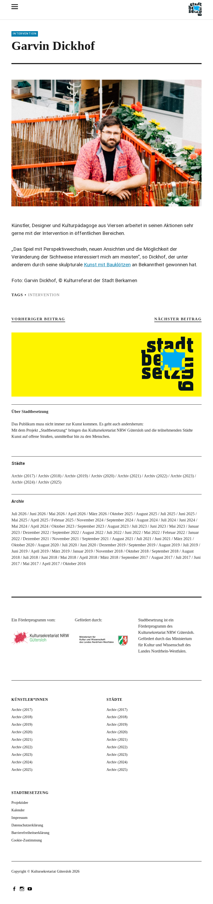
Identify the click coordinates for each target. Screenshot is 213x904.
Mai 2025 (19, 520)
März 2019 (61, 551)
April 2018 (88, 557)
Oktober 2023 (62, 526)
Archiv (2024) (23, 482)
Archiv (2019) (76, 476)
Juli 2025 (167, 514)
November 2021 (65, 538)
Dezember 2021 (36, 538)
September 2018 (165, 551)
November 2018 (109, 551)
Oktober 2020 (22, 545)
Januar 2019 (83, 551)
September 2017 (134, 557)
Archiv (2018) (49, 476)
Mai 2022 (152, 532)
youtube (30, 888)
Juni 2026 (38, 514)
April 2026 (77, 514)
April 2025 (39, 520)
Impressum (19, 818)
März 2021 (183, 538)
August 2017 (161, 557)
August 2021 (122, 538)
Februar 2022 (174, 532)
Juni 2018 (49, 557)
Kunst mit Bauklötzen (107, 265)
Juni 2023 (158, 526)
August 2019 (169, 545)
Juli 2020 (69, 545)
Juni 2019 (19, 551)
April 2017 (51, 563)
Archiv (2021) (129, 476)
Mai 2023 (177, 526)
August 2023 (118, 526)
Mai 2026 (57, 514)
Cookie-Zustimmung (26, 840)
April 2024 (39, 526)
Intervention (25, 33)
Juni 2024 (187, 520)
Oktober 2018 (137, 551)
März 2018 (109, 557)
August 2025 (146, 514)
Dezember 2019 (112, 545)
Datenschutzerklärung (27, 825)
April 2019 (40, 551)
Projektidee (19, 803)
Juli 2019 (190, 545)
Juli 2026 (18, 514)
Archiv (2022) (155, 476)
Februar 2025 (62, 520)
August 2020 (48, 545)
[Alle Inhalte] (16, 6)
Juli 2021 (143, 538)
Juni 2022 (133, 532)
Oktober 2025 (121, 514)
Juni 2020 (88, 545)
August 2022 (92, 532)
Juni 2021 (163, 538)
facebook (15, 888)
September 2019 (142, 545)
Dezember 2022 (36, 532)
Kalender (18, 810)
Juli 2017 (183, 557)
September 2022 (65, 532)
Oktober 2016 (74, 563)
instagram (22, 888)
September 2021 (95, 538)
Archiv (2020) (102, 476)
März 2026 (98, 514)
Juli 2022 (114, 532)
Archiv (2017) (23, 476)
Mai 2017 (31, 563)
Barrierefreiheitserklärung (30, 833)
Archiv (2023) (182, 476)
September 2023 (90, 526)
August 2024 (147, 520)
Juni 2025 (186, 514)
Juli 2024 (168, 520)
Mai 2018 (68, 557)
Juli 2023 (139, 526)
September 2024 (119, 520)
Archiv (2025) (49, 482)
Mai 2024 (19, 526)
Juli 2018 (30, 557)
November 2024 (90, 520)
